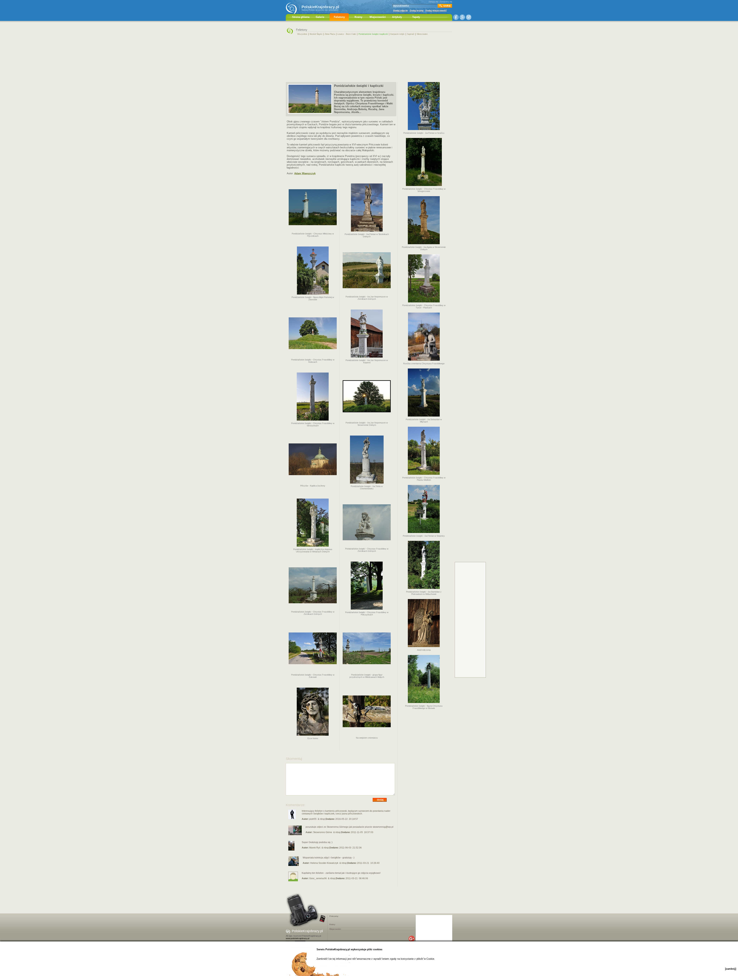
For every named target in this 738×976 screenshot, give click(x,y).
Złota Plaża (330, 34)
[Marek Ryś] (291, 849)
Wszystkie (302, 34)
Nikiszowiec (422, 34)
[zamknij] (730, 968)
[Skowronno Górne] (295, 834)
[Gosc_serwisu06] (293, 880)
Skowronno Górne (322, 832)
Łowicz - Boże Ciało (346, 34)
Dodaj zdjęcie (400, 10)
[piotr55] (292, 818)
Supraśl (410, 34)
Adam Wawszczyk (305, 173)
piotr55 (313, 819)
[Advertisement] (369, 58)
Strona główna (300, 17)
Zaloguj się (433, 2)
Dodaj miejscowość (436, 10)
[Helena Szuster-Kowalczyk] (293, 865)
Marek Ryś (314, 847)
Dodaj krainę (417, 10)
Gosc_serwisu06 (318, 878)
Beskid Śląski (316, 34)
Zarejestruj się (446, 2)
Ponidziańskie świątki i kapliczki (373, 34)
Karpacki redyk (397, 34)
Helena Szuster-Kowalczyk (324, 863)
